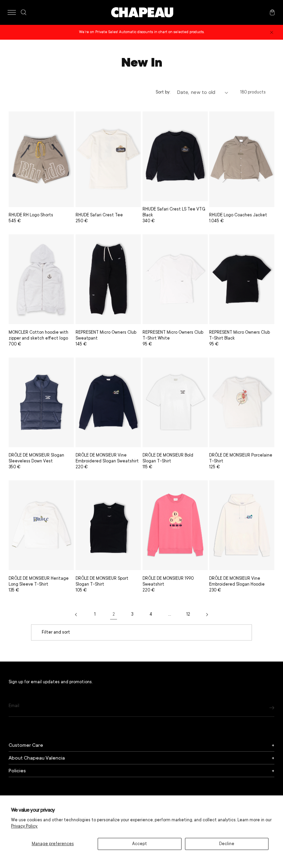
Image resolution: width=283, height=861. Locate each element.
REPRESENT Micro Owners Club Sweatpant (106, 335)
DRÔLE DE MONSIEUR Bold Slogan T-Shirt (168, 458)
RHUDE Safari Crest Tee (99, 215)
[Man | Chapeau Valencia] (142, 12)
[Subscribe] (271, 707)
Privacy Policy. (24, 826)
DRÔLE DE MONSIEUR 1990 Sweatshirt (168, 581)
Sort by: (163, 92)
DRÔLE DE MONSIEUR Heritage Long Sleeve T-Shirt (39, 581)
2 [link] (114, 614)
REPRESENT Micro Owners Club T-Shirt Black (239, 335)
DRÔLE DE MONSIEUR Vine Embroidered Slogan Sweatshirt (107, 458)
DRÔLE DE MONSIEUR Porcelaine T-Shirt (240, 458)
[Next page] (206, 614)
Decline (226, 843)
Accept (139, 843)
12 (188, 614)
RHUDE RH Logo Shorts (31, 215)
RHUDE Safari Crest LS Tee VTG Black (174, 212)
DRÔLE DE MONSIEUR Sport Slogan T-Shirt (102, 581)
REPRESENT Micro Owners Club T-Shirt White (173, 335)
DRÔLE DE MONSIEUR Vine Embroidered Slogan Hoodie (237, 581)
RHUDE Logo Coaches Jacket (238, 215)
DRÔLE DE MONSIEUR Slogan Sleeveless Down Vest (36, 458)
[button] (12, 12)
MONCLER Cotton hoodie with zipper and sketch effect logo (38, 335)
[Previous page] (76, 614)
